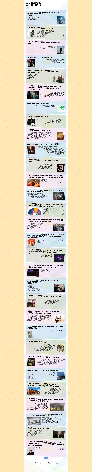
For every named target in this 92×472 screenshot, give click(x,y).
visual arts (48, 7)
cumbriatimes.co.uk (34, 463)
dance (40, 7)
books (44, 7)
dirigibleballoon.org (42, 463)
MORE (46, 458)
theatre (32, 7)
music (36, 7)
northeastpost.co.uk (58, 463)
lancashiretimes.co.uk (50, 463)
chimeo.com (28, 463)
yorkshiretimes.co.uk (29, 464)
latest (27, 7)
